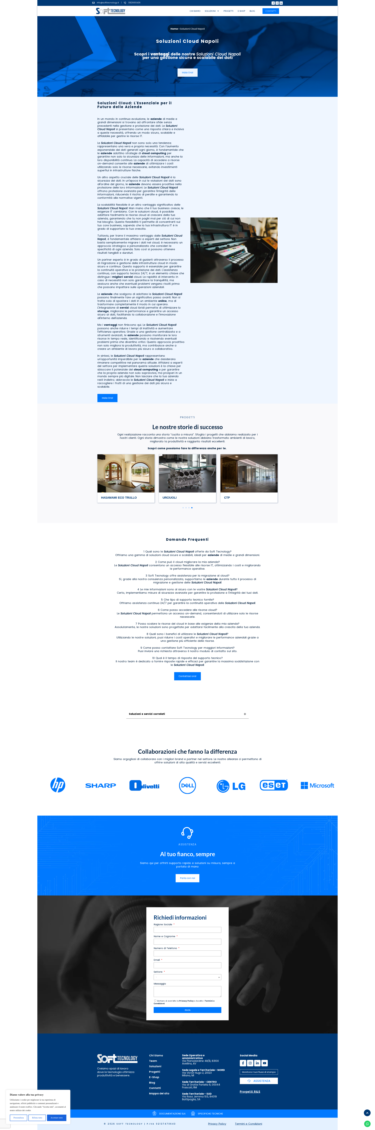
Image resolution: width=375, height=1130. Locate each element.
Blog (252, 11)
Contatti (155, 1088)
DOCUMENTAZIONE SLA (172, 1113)
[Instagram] (277, 3)
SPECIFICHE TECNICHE (210, 1113)
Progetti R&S (250, 1092)
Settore (158, 972)
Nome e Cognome (165, 936)
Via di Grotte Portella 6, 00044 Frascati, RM (201, 1084)
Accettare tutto (57, 1118)
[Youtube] (264, 1063)
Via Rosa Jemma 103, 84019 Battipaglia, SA (199, 1096)
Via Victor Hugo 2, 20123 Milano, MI (203, 1072)
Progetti (228, 11)
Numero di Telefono (166, 948)
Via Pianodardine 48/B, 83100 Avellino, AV (200, 1059)
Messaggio (160, 983)
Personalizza (18, 1118)
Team (153, 1060)
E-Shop (241, 11)
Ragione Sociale (163, 924)
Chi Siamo (195, 11)
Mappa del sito (159, 1093)
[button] (183, 507)
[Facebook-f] (273, 3)
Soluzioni (210, 11)
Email (157, 960)
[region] (38, 1107)
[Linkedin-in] (281, 3)
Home (174, 29)
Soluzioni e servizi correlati (147, 714)
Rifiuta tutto (37, 1118)
